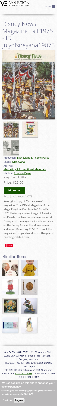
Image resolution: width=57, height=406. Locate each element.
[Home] (14, 3)
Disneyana (18, 162)
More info (27, 394)
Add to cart (14, 190)
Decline (7, 400)
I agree (19, 400)
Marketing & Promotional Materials (24, 169)
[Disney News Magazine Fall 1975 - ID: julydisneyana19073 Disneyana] (28, 84)
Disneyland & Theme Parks (33, 157)
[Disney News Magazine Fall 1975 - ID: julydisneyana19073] (11, 128)
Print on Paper (22, 173)
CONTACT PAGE (23, 373)
